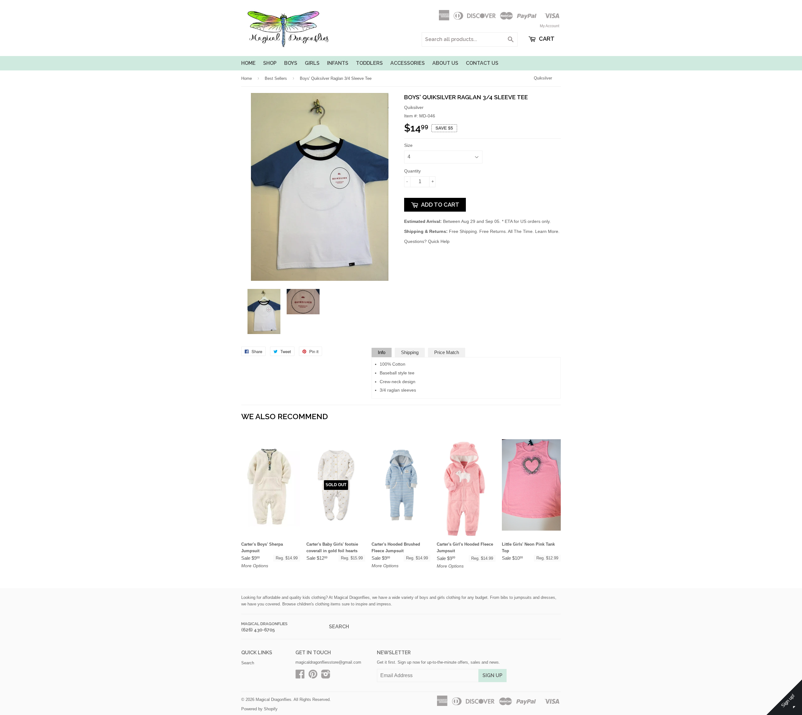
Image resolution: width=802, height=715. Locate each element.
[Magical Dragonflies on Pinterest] (313, 676)
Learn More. (547, 231)
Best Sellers (276, 78)
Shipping (410, 352)
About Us (445, 63)
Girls (312, 63)
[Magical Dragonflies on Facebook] (300, 676)
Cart (546, 38)
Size (408, 145)
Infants (337, 63)
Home (248, 63)
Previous (251, 311)
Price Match (446, 352)
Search (339, 627)
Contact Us (482, 63)
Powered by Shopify (259, 709)
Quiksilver (543, 78)
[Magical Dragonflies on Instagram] (326, 676)
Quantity (412, 170)
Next (388, 311)
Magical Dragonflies (264, 623)
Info (381, 352)
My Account (549, 26)
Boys (290, 63)
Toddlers (369, 63)
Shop (270, 63)
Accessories (407, 63)
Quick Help (439, 241)
